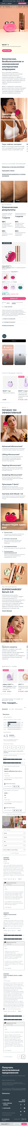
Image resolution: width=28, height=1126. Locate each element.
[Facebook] (24, 1104)
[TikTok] (20, 1115)
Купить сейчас (7, 50)
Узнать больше (7, 611)
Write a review (18, 709)
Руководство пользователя (8, 325)
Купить (24, 1124)
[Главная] (14, 7)
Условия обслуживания (17, 1089)
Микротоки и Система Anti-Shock (13, 167)
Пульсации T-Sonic (8, 170)
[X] (20, 1108)
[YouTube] (24, 1108)
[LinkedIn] (20, 1111)
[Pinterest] (24, 1111)
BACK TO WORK (22, 3)
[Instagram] (20, 1104)
